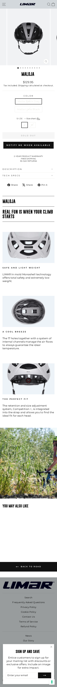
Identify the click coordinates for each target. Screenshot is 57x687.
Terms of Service (28, 621)
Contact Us (28, 616)
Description (12, 169)
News (28, 635)
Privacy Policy (28, 607)
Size (26, 118)
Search (28, 597)
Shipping (23, 85)
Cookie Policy (28, 612)
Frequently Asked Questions (28, 602)
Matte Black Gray (29, 101)
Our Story (28, 640)
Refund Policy (28, 626)
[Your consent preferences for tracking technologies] (52, 682)
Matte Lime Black (28, 109)
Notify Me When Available (28, 145)
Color (28, 96)
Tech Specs (11, 175)
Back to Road (30, 566)
